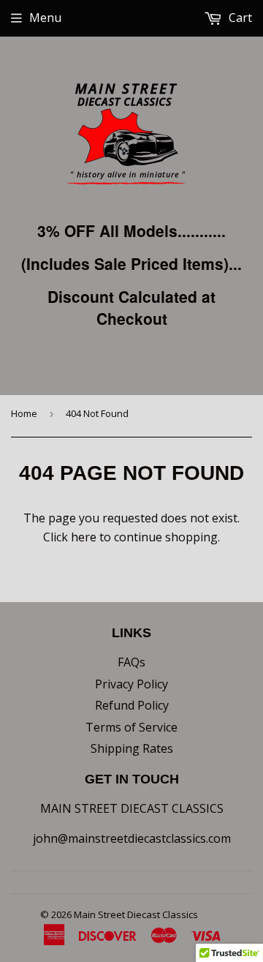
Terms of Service (131, 727)
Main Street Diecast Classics (136, 914)
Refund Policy (132, 705)
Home (24, 413)
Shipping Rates (132, 748)
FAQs (131, 662)
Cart (239, 18)
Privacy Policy (131, 684)
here (83, 537)
